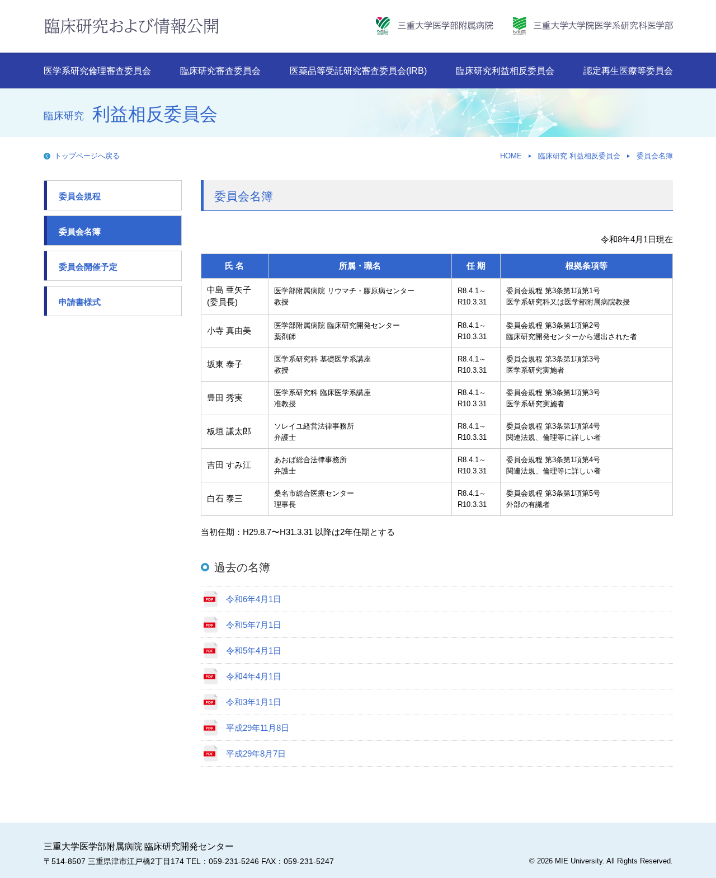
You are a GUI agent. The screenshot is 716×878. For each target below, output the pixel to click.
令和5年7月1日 (253, 625)
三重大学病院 (434, 26)
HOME (511, 156)
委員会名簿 (655, 156)
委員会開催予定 (88, 266)
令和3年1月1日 (253, 702)
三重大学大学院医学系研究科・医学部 (593, 26)
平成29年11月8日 (257, 728)
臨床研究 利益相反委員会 (579, 156)
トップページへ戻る (87, 155)
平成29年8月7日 (256, 753)
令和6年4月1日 (253, 599)
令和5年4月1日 (253, 650)
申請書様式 (80, 302)
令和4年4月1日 (253, 676)
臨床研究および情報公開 (132, 26)
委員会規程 (80, 196)
